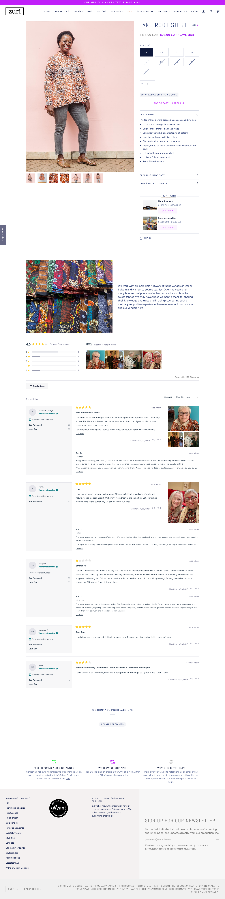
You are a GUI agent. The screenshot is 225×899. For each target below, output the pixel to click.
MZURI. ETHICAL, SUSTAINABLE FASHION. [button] (109, 799)
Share (147, 238)
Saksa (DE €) (31, 889)
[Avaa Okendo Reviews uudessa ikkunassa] (187, 377)
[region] (124, 359)
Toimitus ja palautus (15, 807)
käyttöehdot (11, 822)
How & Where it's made (154, 183)
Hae (7, 802)
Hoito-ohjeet (12, 817)
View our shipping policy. (116, 775)
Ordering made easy (152, 175)
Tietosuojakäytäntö (15, 827)
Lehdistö (10, 842)
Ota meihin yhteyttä (15, 847)
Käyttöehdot (12, 853)
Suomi (12, 889)
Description (147, 114)
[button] (61, 11)
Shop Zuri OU (68, 886)
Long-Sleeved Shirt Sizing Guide (159, 95)
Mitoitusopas (12, 812)
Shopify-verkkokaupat (205, 892)
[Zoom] (32, 166)
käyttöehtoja (176, 848)
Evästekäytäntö (13, 833)
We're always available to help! (159, 771)
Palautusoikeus (13, 857)
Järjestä (168, 397)
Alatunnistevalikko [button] (18, 798)
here (140, 307)
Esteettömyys (12, 862)
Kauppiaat (10, 837)
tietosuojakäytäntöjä (156, 848)
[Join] (215, 839)
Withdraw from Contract (17, 867)
